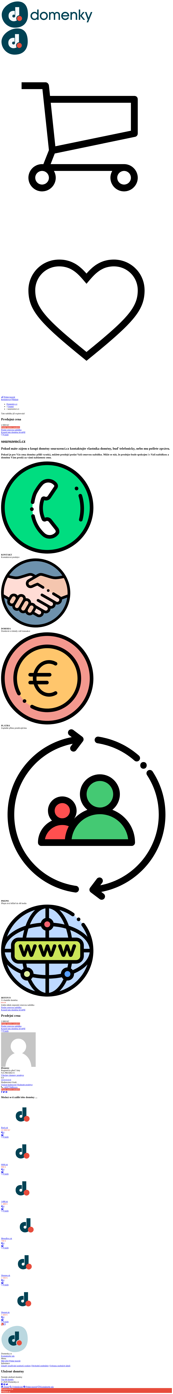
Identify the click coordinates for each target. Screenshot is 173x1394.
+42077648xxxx (10, 1087)
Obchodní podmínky (40, 1366)
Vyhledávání (17, 1387)
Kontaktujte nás (7, 1356)
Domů (6, 1387)
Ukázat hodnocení (9, 1085)
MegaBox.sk (6, 1238)
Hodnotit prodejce (25, 1085)
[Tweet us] (7, 1384)
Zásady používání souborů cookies (16, 1366)
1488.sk (4, 1201)
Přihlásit (14, 399)
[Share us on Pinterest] (4, 1384)
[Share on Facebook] (1, 1092)
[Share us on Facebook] (2, 1384)
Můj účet (5, 1361)
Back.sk (4, 1127)
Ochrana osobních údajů (59, 1366)
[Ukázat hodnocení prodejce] (6, 1080)
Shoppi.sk (5, 1312)
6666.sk (4, 1164)
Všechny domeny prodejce (12, 1075)
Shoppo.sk (5, 1275)
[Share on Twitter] (4, 1092)
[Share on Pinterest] (6, 1092)
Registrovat (6, 399)
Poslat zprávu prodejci (10, 427)
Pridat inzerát (14, 1361)
